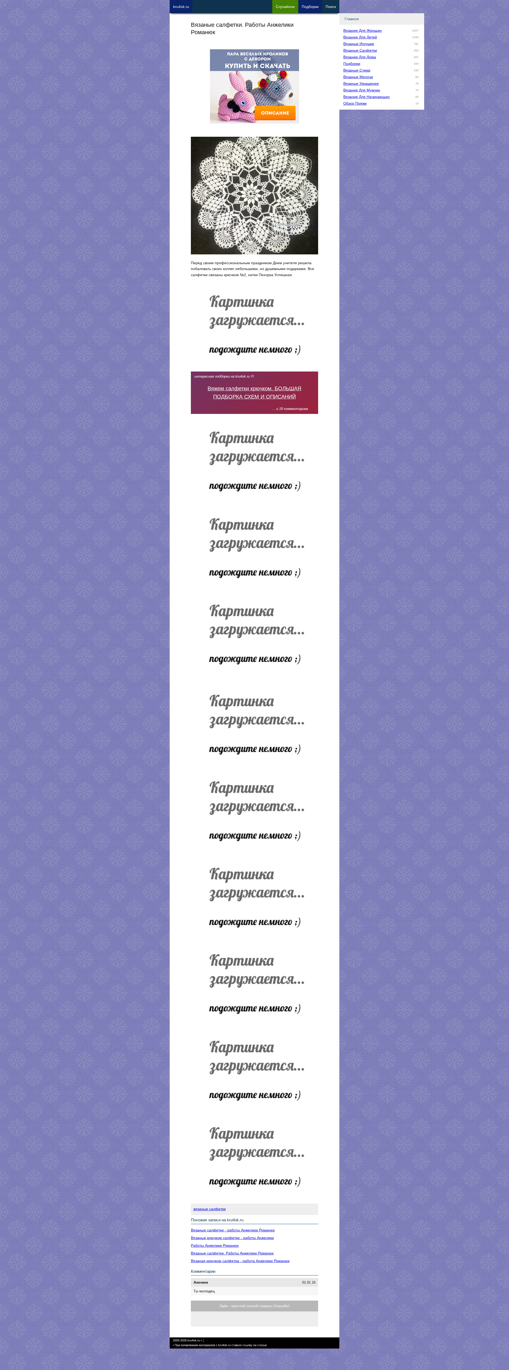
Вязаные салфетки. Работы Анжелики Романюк (232, 1253)
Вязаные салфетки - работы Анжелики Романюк (233, 1230)
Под (310, 7)
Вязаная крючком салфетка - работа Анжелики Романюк (240, 1261)
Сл (285, 7)
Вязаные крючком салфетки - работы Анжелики (232, 1238)
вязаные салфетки (210, 1209)
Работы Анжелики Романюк (215, 1245)
